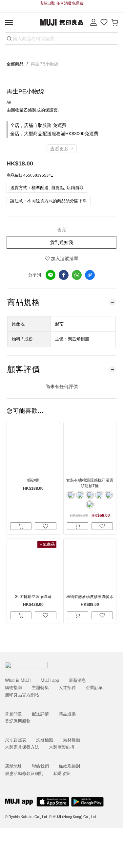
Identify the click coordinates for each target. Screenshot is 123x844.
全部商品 (16, 64)
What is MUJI (18, 680)
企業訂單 (94, 687)
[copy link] (90, 275)
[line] (50, 275)
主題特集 (40, 687)
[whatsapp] (77, 275)
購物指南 (13, 687)
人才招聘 (67, 687)
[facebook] (64, 275)
